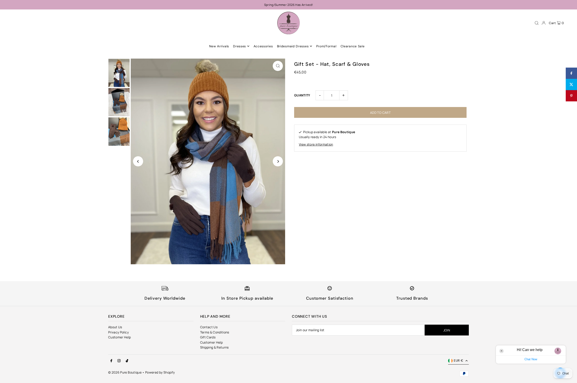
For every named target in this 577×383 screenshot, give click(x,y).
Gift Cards (208, 337)
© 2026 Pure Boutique (125, 372)
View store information (316, 144)
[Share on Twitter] (571, 84)
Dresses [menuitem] (239, 46)
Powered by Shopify (160, 372)
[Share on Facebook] (571, 73)
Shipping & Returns (214, 347)
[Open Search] (536, 23)
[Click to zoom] (278, 66)
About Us (115, 327)
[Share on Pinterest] (571, 95)
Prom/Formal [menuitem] (326, 46)
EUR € (458, 360)
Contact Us (209, 327)
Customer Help (119, 337)
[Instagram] (119, 361)
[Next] (278, 161)
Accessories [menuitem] (263, 46)
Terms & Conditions (214, 332)
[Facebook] (111, 361)
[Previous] (138, 161)
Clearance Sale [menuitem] (353, 46)
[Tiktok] (127, 361)
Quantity (302, 95)
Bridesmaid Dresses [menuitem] (293, 46)
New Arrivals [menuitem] (219, 46)
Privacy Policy (118, 332)
